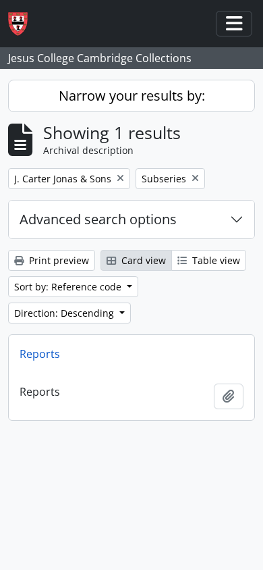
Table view (214, 260)
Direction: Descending (65, 313)
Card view (142, 260)
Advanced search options (98, 219)
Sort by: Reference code (69, 286)
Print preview (57, 260)
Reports (40, 353)
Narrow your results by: (132, 95)
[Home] (23, 24)
